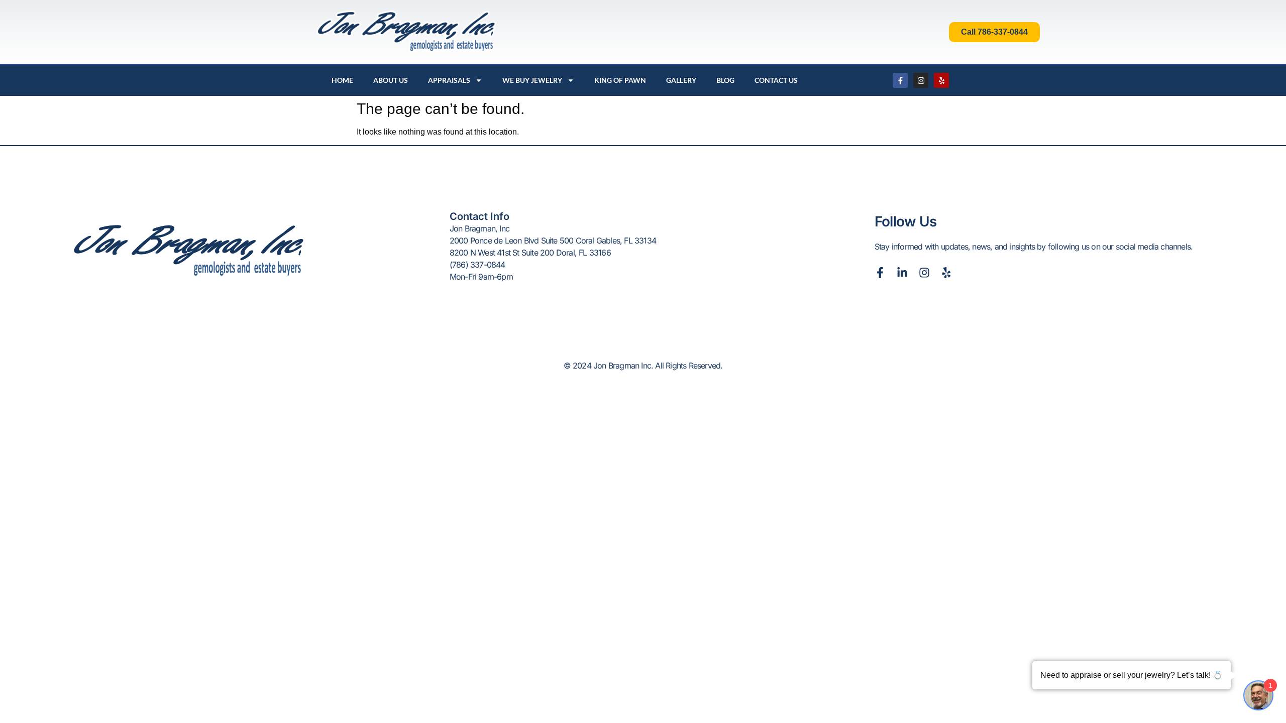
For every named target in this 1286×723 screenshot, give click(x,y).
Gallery (681, 80)
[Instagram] (920, 80)
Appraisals (449, 80)
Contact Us (776, 80)
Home (342, 80)
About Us (390, 80)
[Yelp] (941, 80)
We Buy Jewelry (532, 80)
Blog (725, 80)
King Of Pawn (620, 80)
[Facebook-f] (900, 80)
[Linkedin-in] (902, 272)
